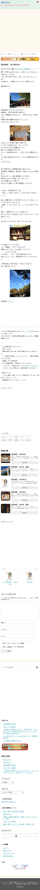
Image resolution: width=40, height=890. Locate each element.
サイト (3, 636)
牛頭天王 (6, 833)
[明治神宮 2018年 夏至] (5, 508)
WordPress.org (8, 856)
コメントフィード (9, 853)
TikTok (18, 836)
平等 (36, 836)
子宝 (25, 833)
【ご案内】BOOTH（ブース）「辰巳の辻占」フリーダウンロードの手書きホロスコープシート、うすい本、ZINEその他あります (20, 731)
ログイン (6, 848)
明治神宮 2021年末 (18, 492)
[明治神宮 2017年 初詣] (5, 471)
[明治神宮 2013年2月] (5, 483)
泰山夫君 (10, 833)
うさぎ (15, 833)
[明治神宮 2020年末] (5, 458)
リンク (10, 301)
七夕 (14, 836)
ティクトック (9, 836)
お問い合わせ (32, 882)
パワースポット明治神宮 (22, 69)
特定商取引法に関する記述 (22, 884)
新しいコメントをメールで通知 (13, 643)
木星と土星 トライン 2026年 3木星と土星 (18, 824)
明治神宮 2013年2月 (18, 479)
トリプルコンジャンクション (27, 836)
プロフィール (23, 882)
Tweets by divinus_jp (8, 802)
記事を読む (24, 462)
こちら (28, 331)
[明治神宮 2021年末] (5, 496)
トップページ (4, 882)
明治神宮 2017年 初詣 (20, 467)
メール (4, 629)
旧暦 (6, 838)
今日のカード (7, 760)
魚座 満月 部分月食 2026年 (13, 811)
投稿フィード (7, 851)
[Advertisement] (20, 31)
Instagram (20, 833)
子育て (27, 833)
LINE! (16, 437)
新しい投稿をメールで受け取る (13, 647)
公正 (2, 833)
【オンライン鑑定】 (9, 727)
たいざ (4, 836)
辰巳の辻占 (5, 2)
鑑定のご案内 (13, 882)
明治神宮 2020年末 (18, 454)
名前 (3, 622)
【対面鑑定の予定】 (9, 724)
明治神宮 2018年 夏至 (20, 505)
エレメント (32, 833)
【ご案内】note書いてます (12, 741)
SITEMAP (34, 884)
